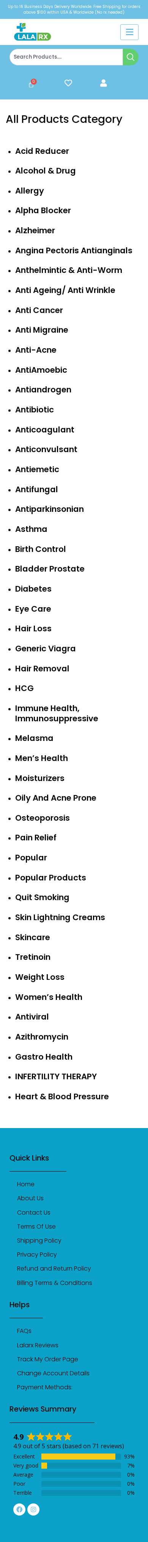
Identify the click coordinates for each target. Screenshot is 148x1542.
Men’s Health (41, 758)
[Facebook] (19, 1509)
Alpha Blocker (43, 210)
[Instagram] (33, 1509)
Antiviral (32, 1016)
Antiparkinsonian (49, 509)
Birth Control (40, 549)
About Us (30, 1198)
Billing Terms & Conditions (54, 1283)
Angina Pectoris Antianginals (73, 250)
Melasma (34, 738)
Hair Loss (33, 628)
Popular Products (50, 877)
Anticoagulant (44, 429)
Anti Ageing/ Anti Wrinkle (65, 290)
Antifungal (36, 489)
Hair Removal (42, 668)
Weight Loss (40, 977)
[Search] (131, 57)
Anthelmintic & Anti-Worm (68, 270)
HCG (24, 688)
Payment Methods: (44, 1387)
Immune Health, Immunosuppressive (56, 713)
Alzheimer (35, 230)
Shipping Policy (39, 1240)
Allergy (29, 190)
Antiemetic (37, 469)
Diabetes (33, 588)
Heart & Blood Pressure (62, 1096)
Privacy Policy (37, 1254)
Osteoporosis (42, 817)
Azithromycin (41, 1036)
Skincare (32, 937)
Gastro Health (43, 1056)
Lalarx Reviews (37, 1345)
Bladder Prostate (50, 568)
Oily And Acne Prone (55, 797)
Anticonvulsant (46, 449)
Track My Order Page (47, 1359)
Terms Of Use (36, 1226)
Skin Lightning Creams (60, 917)
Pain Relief (36, 837)
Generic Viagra (45, 648)
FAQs (24, 1331)
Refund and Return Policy (54, 1268)
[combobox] (66, 57)
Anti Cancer (39, 310)
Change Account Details (53, 1373)
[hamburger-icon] (129, 32)
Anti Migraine (41, 329)
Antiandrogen (43, 389)
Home (26, 1184)
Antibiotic (34, 409)
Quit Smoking (42, 897)
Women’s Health (48, 997)
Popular (31, 857)
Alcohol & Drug (45, 170)
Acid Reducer (42, 151)
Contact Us (33, 1212)
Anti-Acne (36, 349)
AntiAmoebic (41, 369)
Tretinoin (32, 957)
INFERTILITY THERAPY (56, 1076)
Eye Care (33, 608)
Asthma (31, 529)
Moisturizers (40, 778)
